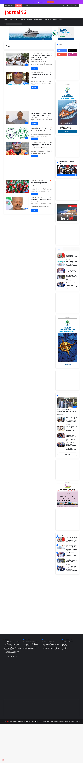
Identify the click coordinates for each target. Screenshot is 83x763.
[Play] (59, 175)
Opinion (55, 19)
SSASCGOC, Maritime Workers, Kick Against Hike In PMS (41, 130)
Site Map (73, 721)
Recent (59, 249)
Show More (67, 454)
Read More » (34, 68)
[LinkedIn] (11, 656)
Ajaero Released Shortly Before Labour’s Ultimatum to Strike (41, 114)
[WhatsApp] (16, 656)
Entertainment (38, 19)
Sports (16, 19)
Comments (74, 249)
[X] (10, 656)
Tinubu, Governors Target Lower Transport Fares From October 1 (36, 5)
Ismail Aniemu (34, 180)
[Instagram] (13, 656)
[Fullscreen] (75, 175)
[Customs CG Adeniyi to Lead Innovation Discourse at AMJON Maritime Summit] (61, 428)
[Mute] (73, 175)
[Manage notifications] (3, 760)
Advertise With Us (55, 721)
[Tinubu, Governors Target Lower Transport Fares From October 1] (61, 270)
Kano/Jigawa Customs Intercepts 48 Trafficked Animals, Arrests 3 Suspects (71, 277)
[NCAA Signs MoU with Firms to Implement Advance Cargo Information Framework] (61, 284)
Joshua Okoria (34, 53)
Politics (23, 19)
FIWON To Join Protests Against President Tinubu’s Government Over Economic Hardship (41, 146)
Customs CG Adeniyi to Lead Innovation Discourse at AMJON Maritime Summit (71, 428)
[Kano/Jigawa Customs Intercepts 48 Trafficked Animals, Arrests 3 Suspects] (61, 277)
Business (29, 19)
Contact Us (61, 721)
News (10, 19)
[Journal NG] (16, 12)
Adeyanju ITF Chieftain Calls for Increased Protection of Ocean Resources (41, 76)
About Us (48, 721)
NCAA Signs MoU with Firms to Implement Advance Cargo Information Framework (71, 284)
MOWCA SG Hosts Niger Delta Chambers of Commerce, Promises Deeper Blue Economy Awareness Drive (71, 420)
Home (5, 19)
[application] (67, 170)
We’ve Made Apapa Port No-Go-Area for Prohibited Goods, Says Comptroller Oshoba (71, 256)
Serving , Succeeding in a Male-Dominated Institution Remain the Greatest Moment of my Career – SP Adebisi (71, 436)
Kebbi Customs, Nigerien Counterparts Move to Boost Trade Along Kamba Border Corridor (71, 263)
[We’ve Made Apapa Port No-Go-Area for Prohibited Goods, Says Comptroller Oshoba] (61, 255)
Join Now (50, 2)
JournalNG (10, 721)
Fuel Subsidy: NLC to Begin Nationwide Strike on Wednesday (39, 184)
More (60, 19)
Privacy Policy (67, 721)
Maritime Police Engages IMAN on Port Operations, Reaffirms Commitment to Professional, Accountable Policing (71, 446)
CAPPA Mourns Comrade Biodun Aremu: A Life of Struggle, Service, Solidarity (41, 57)
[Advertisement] (29, 99)
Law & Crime (48, 19)
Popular (66, 249)
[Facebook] (8, 656)
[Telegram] (14, 656)
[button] (67, 170)
